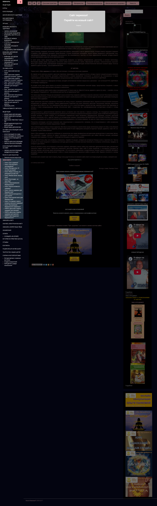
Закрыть (78, 25)
